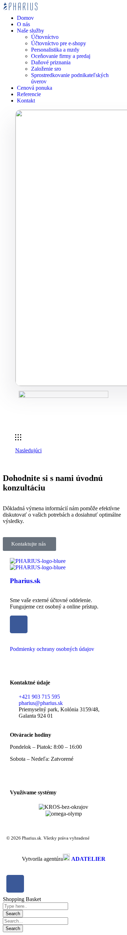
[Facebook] (19, 624)
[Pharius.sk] (38, 561)
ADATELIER (88, 859)
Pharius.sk (25, 580)
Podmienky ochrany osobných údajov (52, 649)
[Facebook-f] (15, 884)
